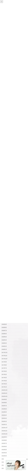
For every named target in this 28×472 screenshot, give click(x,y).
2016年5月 (4, 412)
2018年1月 (4, 349)
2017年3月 (4, 380)
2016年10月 (4, 396)
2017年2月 (4, 383)
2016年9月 (4, 399)
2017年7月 (4, 368)
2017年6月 (4, 371)
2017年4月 (4, 377)
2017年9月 (4, 361)
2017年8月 (4, 365)
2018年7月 (4, 330)
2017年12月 (4, 352)
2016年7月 (4, 405)
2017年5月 (4, 374)
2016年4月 (4, 415)
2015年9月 (4, 437)
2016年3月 (4, 418)
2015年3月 (4, 455)
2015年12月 (4, 427)
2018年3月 (4, 343)
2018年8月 (4, 327)
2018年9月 (4, 324)
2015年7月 (4, 443)
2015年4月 (4, 452)
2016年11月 (4, 393)
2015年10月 (4, 433)
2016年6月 (4, 408)
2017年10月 (4, 358)
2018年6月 (4, 333)
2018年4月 (4, 340)
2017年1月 (4, 387)
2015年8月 (4, 440)
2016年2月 (4, 421)
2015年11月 (4, 430)
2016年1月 (4, 424)
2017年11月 (4, 355)
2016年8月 (4, 402)
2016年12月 (4, 390)
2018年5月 (4, 336)
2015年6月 (4, 446)
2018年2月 (4, 346)
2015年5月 (4, 449)
